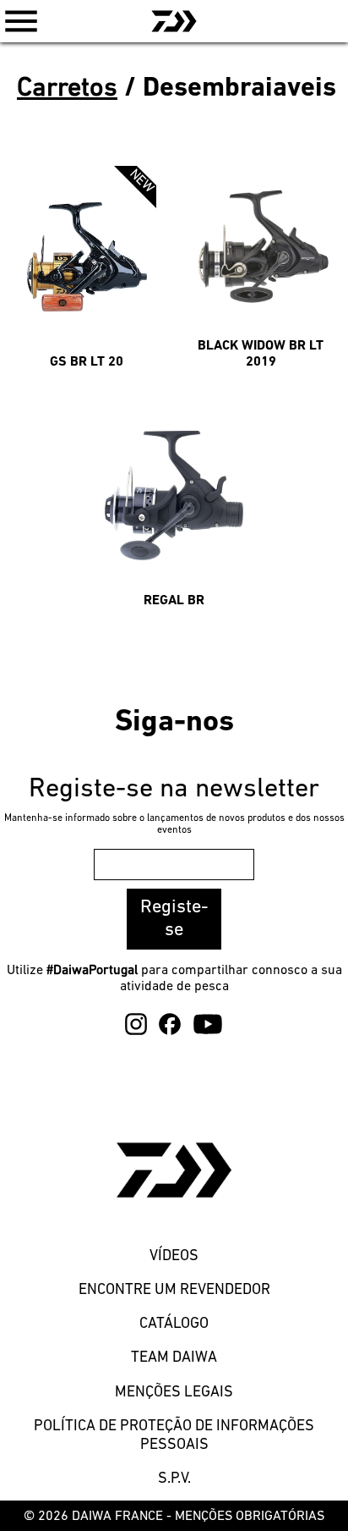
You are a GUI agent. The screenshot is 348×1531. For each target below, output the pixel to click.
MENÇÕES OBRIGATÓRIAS (249, 1516)
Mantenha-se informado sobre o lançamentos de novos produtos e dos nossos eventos (174, 824)
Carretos (67, 88)
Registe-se (174, 919)
